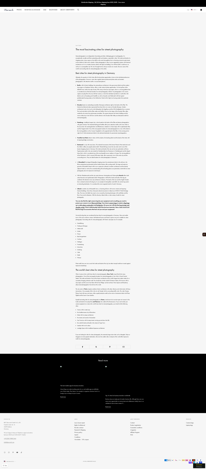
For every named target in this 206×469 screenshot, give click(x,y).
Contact (132, 423)
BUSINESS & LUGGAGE (32, 10)
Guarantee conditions (136, 427)
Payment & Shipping (79, 430)
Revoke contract (78, 427)
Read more (63, 397)
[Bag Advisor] (204, 234)
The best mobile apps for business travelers (72, 386)
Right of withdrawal (79, 425)
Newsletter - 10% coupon (81, 439)
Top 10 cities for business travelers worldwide (117, 395)
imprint (76, 435)
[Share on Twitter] (96, 347)
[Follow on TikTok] (21, 452)
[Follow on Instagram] (9, 452)
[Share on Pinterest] (110, 347)
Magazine (133, 430)
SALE (44, 10)
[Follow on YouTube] (17, 452)
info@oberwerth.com (9, 442)
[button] (199, 465)
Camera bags (190, 423)
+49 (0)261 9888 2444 (10, 438)
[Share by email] (123, 347)
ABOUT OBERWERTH (67, 10)
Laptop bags (189, 425)
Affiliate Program (134, 432)
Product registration (135, 425)
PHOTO (19, 10)
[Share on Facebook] (82, 347)
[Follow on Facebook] (4, 452)
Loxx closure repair (79, 423)
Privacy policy (78, 432)
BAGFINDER (53, 10)
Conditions (77, 437)
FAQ (131, 435)
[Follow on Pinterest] (13, 452)
